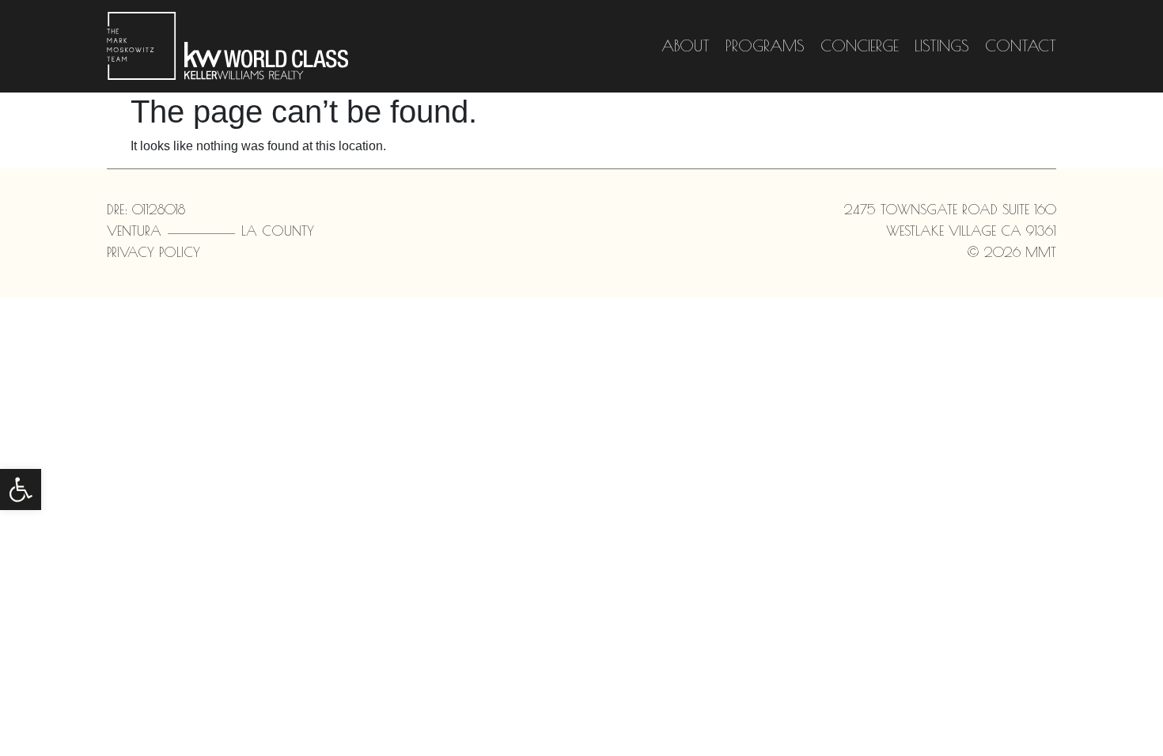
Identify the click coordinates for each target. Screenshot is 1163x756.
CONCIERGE (859, 45)
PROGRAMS (765, 45)
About (685, 45)
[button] (20, 489)
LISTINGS (942, 45)
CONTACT (1020, 45)
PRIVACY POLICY (153, 252)
